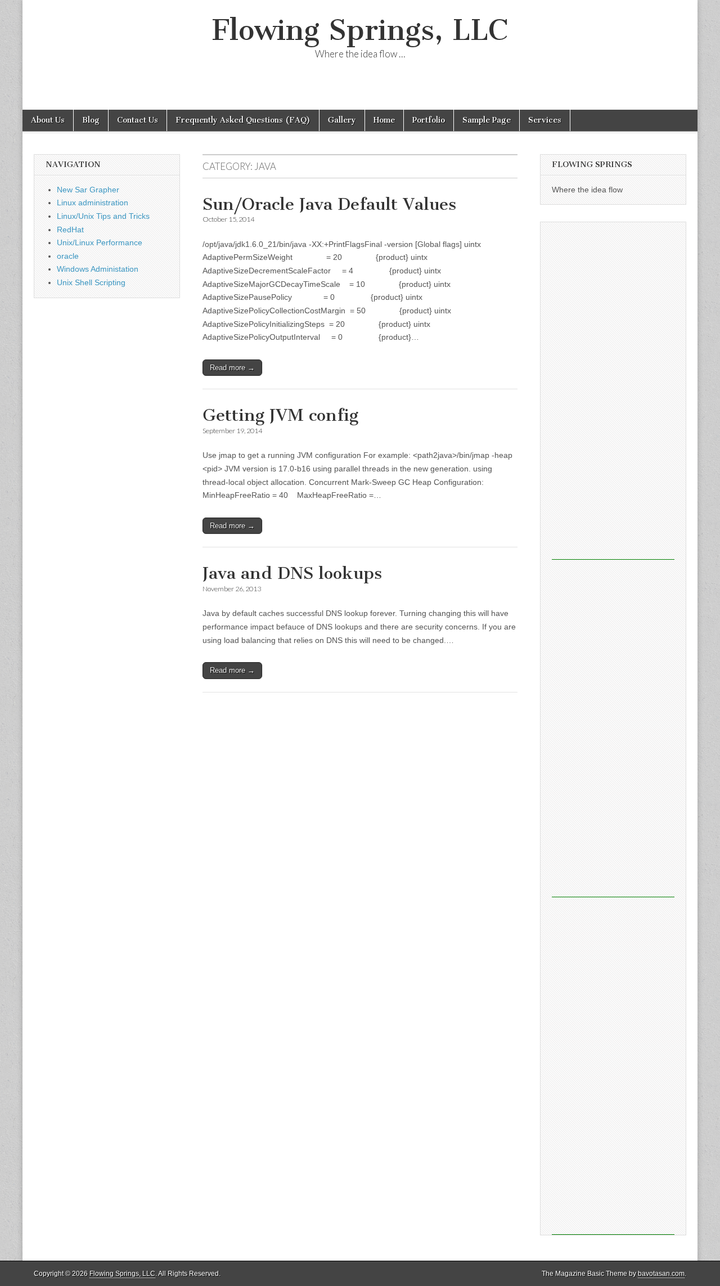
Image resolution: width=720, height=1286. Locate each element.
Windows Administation (97, 268)
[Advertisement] (613, 391)
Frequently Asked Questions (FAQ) (243, 120)
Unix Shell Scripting (91, 282)
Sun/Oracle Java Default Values (329, 204)
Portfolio (428, 120)
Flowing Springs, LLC (360, 30)
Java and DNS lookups (292, 573)
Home (384, 120)
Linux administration (92, 202)
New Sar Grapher (88, 189)
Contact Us (137, 120)
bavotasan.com (661, 1274)
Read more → (232, 367)
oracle (68, 255)
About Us (48, 120)
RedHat (70, 229)
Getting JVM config (280, 415)
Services (544, 120)
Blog (91, 120)
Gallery (342, 120)
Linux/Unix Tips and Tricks (103, 216)
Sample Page (486, 120)
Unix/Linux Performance (99, 242)
